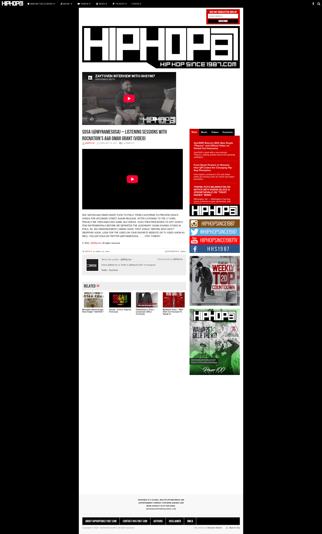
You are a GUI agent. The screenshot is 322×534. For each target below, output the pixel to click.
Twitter (104, 270)
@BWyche (90, 143)
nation (98, 251)
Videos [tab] (215, 132)
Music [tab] (204, 132)
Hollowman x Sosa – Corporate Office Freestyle (145, 311)
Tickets (120, 4)
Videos (183, 251)
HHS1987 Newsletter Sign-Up (223, 12)
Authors (158, 521)
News (102, 4)
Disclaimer (175, 521)
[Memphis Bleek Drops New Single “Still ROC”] (94, 300)
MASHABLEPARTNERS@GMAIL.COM (161, 509)
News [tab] (194, 132)
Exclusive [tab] (228, 132)
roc (102, 251)
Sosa (107, 251)
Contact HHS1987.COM (135, 521)
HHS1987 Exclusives (41, 4)
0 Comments (128, 143)
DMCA (190, 521)
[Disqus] (134, 361)
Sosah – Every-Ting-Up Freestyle (120, 310)
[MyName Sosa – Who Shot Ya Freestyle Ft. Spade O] (174, 300)
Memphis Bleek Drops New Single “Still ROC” (93, 310)
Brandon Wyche (214, 528)
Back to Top (234, 528)
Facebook (113, 270)
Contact (136, 4)
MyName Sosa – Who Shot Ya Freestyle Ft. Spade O (173, 311)
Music (66, 4)
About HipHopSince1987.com (101, 521)
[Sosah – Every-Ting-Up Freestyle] (120, 300)
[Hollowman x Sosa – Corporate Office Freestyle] (147, 300)
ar (94, 251)
